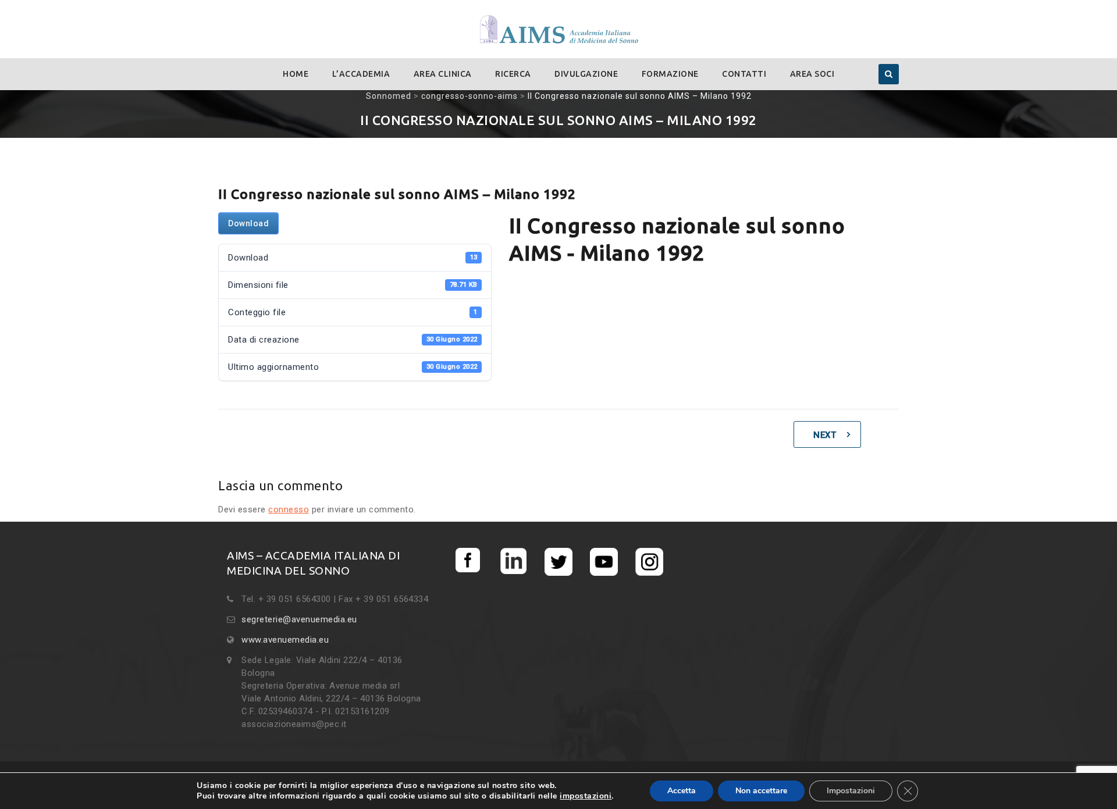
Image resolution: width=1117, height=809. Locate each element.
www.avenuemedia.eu (285, 640)
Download (248, 223)
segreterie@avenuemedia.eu (299, 619)
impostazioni (585, 796)
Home (295, 74)
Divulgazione (586, 74)
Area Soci (812, 74)
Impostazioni (851, 790)
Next (824, 435)
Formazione (670, 74)
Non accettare (761, 790)
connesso (288, 509)
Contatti (744, 74)
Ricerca (513, 74)
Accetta (681, 790)
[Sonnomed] (558, 30)
